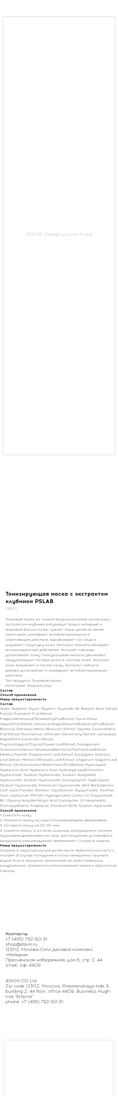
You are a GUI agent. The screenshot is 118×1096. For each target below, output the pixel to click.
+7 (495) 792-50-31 (26, 939)
